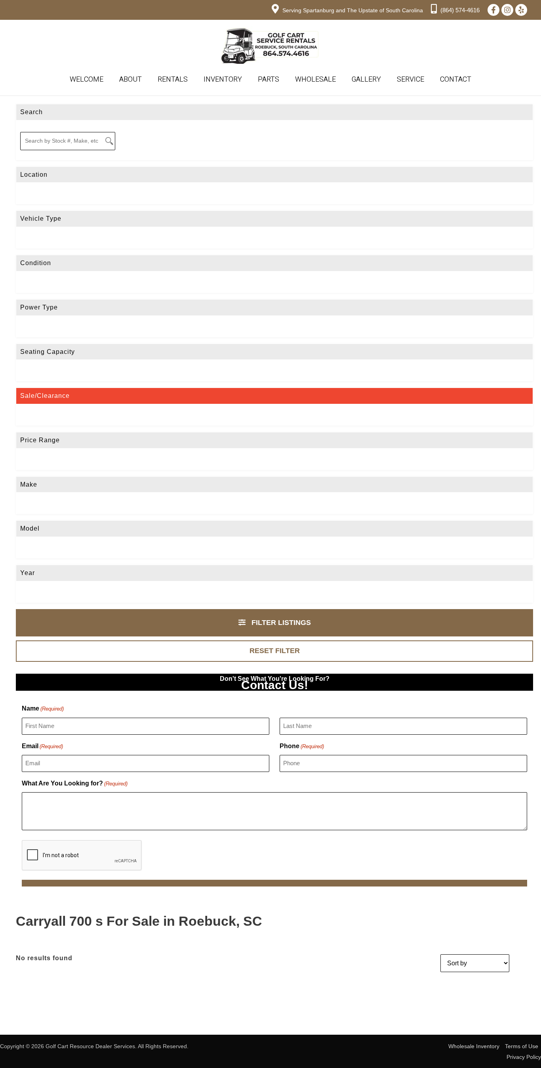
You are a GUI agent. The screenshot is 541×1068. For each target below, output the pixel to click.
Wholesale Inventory (473, 1046)
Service (410, 79)
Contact (455, 79)
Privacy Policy (524, 1057)
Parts (268, 79)
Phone (302, 746)
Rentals (173, 79)
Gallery (366, 79)
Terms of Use (521, 1046)
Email (42, 746)
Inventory (223, 79)
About (130, 79)
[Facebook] (493, 10)
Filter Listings (280, 623)
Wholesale (315, 79)
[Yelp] (521, 10)
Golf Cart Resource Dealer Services (90, 1046)
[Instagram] (507, 10)
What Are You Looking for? (75, 783)
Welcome (86, 79)
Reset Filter (275, 651)
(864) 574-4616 (459, 10)
